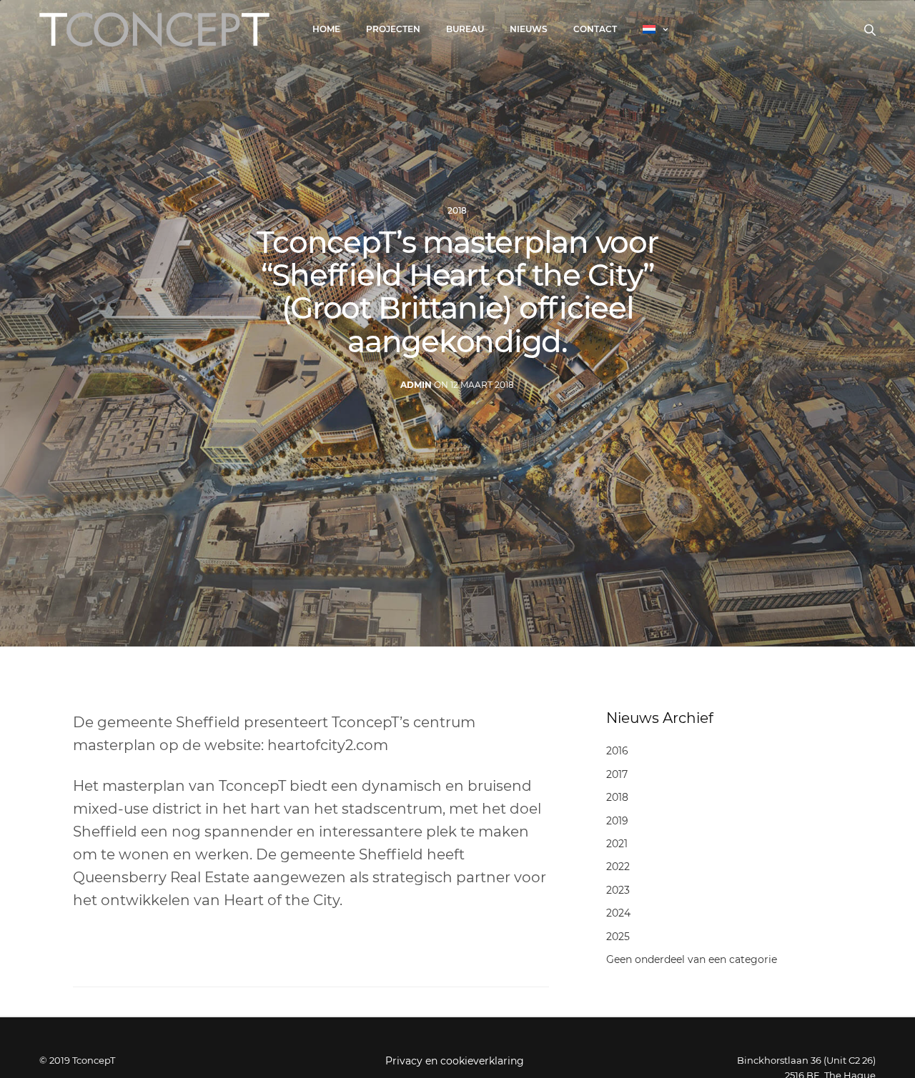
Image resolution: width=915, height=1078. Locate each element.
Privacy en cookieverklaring (454, 1060)
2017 (617, 774)
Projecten (393, 29)
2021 (617, 843)
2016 (617, 750)
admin (416, 384)
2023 (618, 890)
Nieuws (529, 29)
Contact (595, 29)
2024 (618, 913)
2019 (617, 820)
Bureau (465, 29)
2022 (618, 866)
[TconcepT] (154, 29)
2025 (618, 936)
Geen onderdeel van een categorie (691, 959)
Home (326, 29)
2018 (457, 210)
